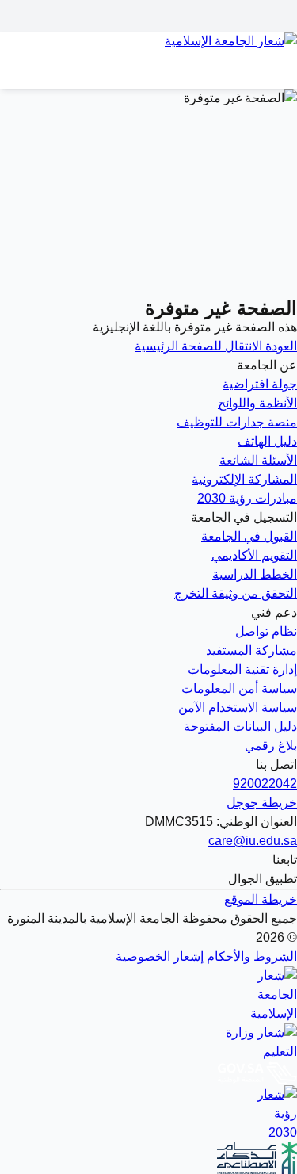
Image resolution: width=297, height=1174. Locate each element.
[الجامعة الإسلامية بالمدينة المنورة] (148, 51)
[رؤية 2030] (148, 1113)
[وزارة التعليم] (148, 1042)
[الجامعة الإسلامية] (148, 994)
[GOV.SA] (148, 1073)
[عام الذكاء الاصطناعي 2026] (148, 1158)
